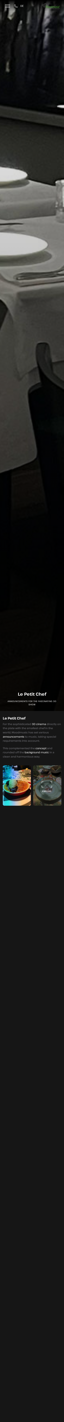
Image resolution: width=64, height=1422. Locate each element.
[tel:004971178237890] (17, 6)
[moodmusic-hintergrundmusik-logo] (51, 5)
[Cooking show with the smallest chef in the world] (47, 785)
